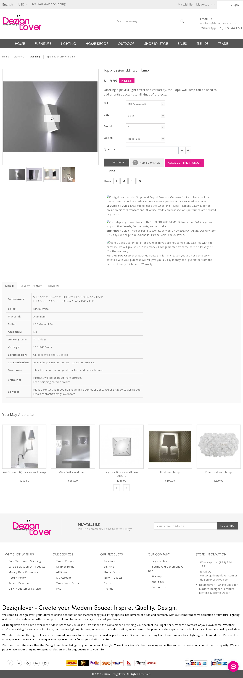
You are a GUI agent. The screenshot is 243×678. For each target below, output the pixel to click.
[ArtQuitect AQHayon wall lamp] (24, 447)
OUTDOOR (126, 44)
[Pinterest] (28, 663)
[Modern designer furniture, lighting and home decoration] (50, 22)
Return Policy (17, 577)
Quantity (109, 149)
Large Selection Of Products (27, 566)
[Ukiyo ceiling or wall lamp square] (121, 447)
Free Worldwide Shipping (25, 561)
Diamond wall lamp (218, 472)
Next (126, 487)
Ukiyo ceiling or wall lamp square (122, 473)
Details (9, 285)
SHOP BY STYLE (156, 44)
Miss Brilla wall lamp (73, 472)
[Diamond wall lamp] (219, 447)
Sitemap (157, 576)
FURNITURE (43, 44)
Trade (223, 44)
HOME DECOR (97, 44)
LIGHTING (68, 44)
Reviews (53, 285)
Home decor (112, 572)
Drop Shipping (65, 566)
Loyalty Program (31, 285)
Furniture (110, 561)
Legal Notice (160, 561)
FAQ (59, 588)
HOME (20, 44)
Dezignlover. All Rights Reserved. (131, 674)
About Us (158, 582)
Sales (107, 583)
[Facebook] (10, 663)
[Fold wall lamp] (170, 447)
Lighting (109, 566)
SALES (182, 44)
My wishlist (186, 4)
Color (108, 114)
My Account (63, 577)
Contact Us (159, 587)
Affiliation (62, 572)
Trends (203, 44)
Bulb (107, 103)
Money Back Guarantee (24, 572)
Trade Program (66, 561)
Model (108, 126)
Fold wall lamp (170, 472)
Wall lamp (35, 56)
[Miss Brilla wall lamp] (73, 447)
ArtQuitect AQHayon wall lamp (24, 472)
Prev (116, 487)
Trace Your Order (67, 583)
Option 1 (110, 137)
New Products (113, 577)
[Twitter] (19, 663)
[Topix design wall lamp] (50, 117)
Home (5, 56)
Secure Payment (19, 583)
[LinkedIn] (36, 663)
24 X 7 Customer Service (25, 588)
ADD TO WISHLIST (150, 162)
